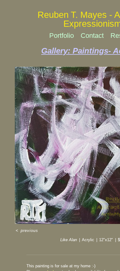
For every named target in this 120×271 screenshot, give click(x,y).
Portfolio (61, 35)
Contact (92, 35)
